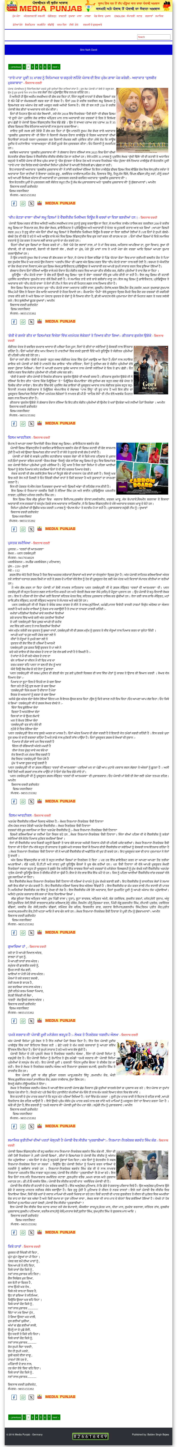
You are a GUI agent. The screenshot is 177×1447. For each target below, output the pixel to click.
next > (56, 67)
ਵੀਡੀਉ (51, 24)
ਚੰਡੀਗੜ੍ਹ (52, 16)
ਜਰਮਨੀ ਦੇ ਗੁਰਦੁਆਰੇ (91, 24)
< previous (15, 67)
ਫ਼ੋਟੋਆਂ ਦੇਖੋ (17, 24)
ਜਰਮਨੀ (41, 16)
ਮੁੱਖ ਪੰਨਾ (16, 16)
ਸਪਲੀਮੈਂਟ (41, 24)
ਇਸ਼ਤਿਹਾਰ (29, 24)
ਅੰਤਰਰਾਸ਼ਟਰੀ (29, 16)
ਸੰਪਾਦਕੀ (131, 16)
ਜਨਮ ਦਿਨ (61, 24)
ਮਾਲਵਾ (88, 16)
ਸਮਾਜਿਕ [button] (159, 16)
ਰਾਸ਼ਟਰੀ (62, 16)
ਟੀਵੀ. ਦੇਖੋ (73, 24)
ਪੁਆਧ (108, 16)
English (119, 16)
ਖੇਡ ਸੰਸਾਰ (98, 16)
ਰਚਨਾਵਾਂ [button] (149, 16)
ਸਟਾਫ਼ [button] (139, 16)
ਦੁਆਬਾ (72, 16)
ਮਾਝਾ (79, 16)
